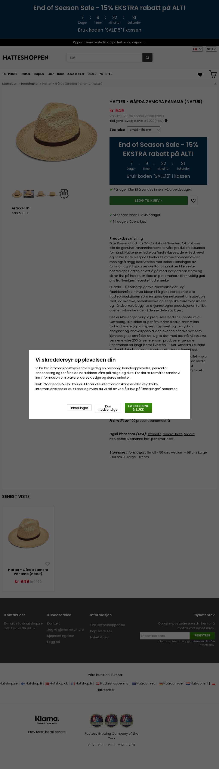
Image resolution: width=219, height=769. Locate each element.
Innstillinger (79, 408)
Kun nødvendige (108, 408)
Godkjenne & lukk (138, 408)
